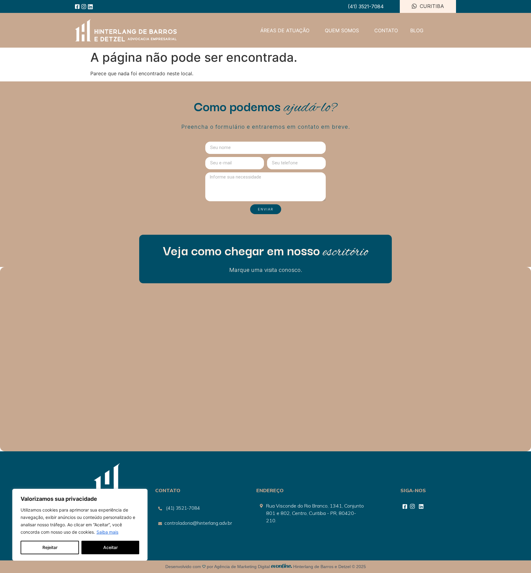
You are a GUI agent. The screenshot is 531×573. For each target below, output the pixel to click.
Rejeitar (49, 547)
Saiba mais (107, 532)
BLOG (416, 30)
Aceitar (110, 547)
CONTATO (386, 30)
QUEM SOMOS (342, 30)
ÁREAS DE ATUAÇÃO (284, 30)
